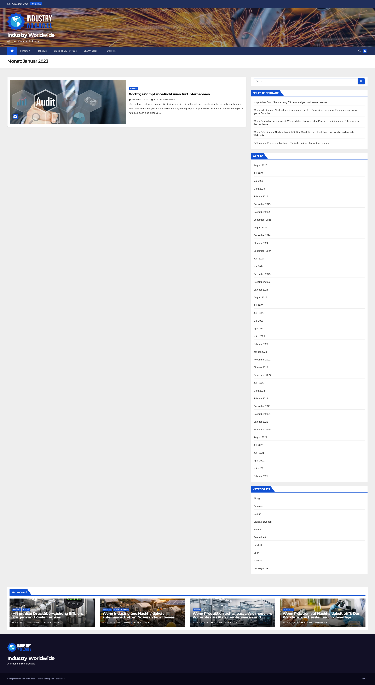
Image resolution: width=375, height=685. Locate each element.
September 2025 (262, 220)
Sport (256, 553)
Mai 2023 (259, 321)
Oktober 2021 (261, 422)
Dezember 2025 (262, 204)
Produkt (26, 51)
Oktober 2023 (261, 289)
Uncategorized (261, 568)
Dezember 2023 (262, 274)
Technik (110, 51)
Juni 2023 (259, 313)
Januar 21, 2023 (140, 100)
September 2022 (262, 375)
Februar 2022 (261, 398)
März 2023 (259, 336)
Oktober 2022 (261, 367)
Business (133, 88)
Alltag (257, 498)
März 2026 (259, 188)
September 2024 (262, 251)
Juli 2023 (258, 305)
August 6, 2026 (23, 623)
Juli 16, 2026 (202, 623)
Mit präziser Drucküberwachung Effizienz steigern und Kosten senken (291, 102)
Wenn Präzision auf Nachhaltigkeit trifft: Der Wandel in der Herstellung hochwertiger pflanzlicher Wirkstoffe (321, 617)
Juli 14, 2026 (292, 623)
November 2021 (262, 414)
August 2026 (260, 165)
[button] (359, 51)
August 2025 (260, 227)
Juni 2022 (259, 383)
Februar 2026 (261, 196)
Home (364, 679)
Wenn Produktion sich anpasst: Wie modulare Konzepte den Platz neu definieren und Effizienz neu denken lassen (232, 617)
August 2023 (260, 297)
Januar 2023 (260, 352)
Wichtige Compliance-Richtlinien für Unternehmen (169, 94)
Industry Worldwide (30, 35)
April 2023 (259, 328)
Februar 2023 (261, 344)
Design (42, 51)
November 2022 (262, 359)
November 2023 (262, 282)
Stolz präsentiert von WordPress (21, 679)
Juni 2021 (259, 453)
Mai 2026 (259, 181)
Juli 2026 (258, 173)
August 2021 (260, 437)
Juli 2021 (258, 445)
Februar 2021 (261, 476)
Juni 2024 (259, 258)
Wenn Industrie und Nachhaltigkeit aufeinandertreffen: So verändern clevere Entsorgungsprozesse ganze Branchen (138, 617)
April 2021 (259, 460)
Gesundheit (91, 51)
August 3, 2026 (113, 623)
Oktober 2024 (261, 243)
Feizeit (257, 529)
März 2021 (259, 468)
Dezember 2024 (262, 235)
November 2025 (262, 212)
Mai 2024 (259, 266)
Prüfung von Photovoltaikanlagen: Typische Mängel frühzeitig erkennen (292, 143)
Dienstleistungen (65, 51)
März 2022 (259, 390)
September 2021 (262, 429)
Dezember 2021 (262, 406)
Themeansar (59, 679)
